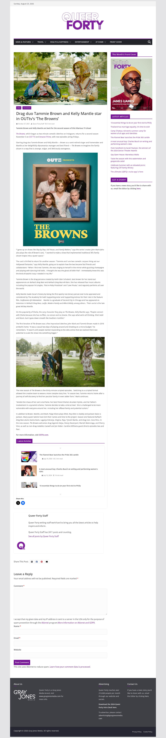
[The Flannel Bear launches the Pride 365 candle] (29, 456)
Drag (18, 108)
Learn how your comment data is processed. (70, 666)
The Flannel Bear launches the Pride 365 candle (59, 455)
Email (17, 638)
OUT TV (32, 137)
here (138, 188)
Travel (40, 42)
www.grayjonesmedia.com (50, 696)
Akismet (45, 622)
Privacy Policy (136, 732)
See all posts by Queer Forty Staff (43, 536)
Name (17, 626)
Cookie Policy (147, 732)
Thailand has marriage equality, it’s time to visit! (130, 127)
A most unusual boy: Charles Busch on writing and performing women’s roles (68, 470)
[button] (32, 42)
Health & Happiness (59, 42)
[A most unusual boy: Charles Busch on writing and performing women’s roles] (29, 470)
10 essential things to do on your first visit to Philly (60, 486)
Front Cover (116, 42)
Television (26, 108)
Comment (19, 586)
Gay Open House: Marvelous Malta (125, 154)
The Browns (20, 134)
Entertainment (82, 42)
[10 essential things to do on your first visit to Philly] (29, 487)
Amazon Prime (45, 137)
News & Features (23, 42)
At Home (99, 42)
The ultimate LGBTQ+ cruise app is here (127, 172)
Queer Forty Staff (38, 124)
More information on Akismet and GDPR (76, 622)
